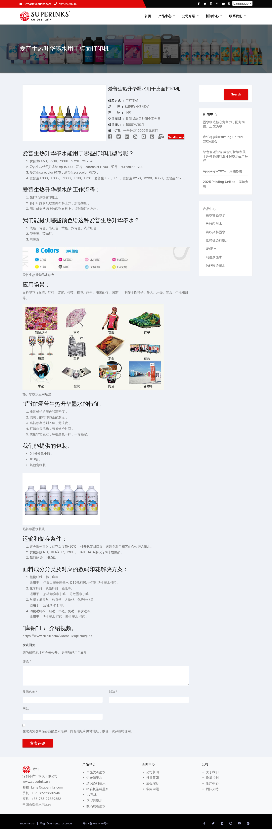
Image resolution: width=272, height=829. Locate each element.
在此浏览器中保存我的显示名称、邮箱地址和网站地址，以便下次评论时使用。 (78, 731)
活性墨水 (49, 605)
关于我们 (212, 772)
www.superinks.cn (36, 782)
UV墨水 (211, 249)
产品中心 (166, 16)
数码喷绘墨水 (215, 265)
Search (236, 94)
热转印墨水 (214, 224)
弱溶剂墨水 (214, 257)
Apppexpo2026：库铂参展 (222, 171)
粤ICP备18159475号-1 (96, 823)
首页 (148, 16)
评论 (27, 661)
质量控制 (212, 778)
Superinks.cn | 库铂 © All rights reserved (46, 823)
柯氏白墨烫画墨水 (56, 582)
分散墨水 (75, 594)
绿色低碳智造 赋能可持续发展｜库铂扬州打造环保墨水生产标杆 (225, 156)
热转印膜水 (51, 594)
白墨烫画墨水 (215, 215)
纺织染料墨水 (215, 232)
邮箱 (113, 692)
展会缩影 (152, 783)
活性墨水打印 (106, 582)
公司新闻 (152, 772)
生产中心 (212, 783)
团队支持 (212, 789)
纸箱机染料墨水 (217, 240)
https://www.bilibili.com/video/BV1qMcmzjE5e (57, 636)
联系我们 (236, 16)
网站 (26, 709)
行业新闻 (152, 778)
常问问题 (152, 789)
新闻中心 (213, 16)
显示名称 (30, 692)
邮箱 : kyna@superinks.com (43, 787)
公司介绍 (189, 16)
